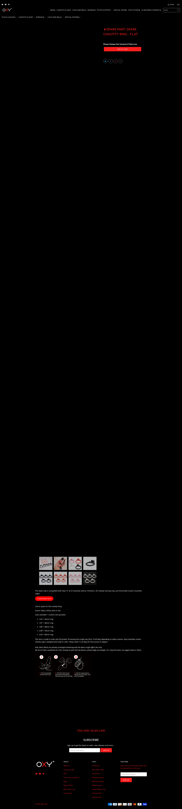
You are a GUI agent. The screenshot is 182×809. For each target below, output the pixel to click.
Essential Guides (98, 777)
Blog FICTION (68, 785)
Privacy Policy (97, 793)
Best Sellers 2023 (98, 770)
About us (67, 766)
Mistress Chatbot (98, 781)
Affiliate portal (97, 785)
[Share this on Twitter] (105, 61)
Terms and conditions (71, 777)
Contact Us (96, 766)
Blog (65, 781)
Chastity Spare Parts (44, 599)
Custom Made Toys (99, 789)
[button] (105, 10)
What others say (69, 789)
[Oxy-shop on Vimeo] (8, 4)
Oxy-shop (43, 804)
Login (172, 4)
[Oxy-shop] (7, 10)
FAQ (65, 774)
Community (68, 793)
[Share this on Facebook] (110, 61)
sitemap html (96, 797)
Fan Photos (96, 774)
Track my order (69, 770)
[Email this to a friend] (120, 61)
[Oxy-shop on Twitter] (2, 4)
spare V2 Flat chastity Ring (51, 606)
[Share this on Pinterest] (115, 61)
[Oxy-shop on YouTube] (5, 4)
